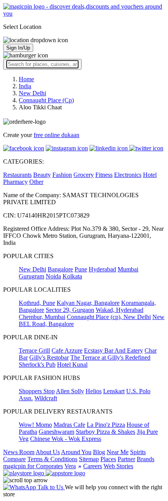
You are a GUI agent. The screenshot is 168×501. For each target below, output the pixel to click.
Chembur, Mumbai (42, 317)
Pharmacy (15, 181)
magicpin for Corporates (33, 466)
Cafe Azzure (67, 350)
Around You (76, 452)
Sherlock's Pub (37, 364)
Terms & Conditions (52, 459)
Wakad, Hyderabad (119, 310)
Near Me (118, 452)
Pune (81, 269)
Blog (99, 452)
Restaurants (17, 174)
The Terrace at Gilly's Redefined (110, 357)
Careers (92, 466)
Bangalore (60, 269)
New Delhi (32, 269)
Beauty (42, 174)
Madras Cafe (69, 424)
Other (36, 181)
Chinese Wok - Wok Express (65, 438)
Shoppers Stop (37, 391)
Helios (94, 391)
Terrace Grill (34, 350)
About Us (48, 452)
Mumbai (128, 269)
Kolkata (72, 276)
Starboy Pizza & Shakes (105, 431)
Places (108, 459)
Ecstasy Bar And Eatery (113, 350)
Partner (126, 459)
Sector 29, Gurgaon (70, 310)
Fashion (62, 174)
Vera (70, 466)
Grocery (83, 174)
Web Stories (118, 466)
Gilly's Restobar (49, 357)
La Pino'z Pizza (106, 424)
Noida (53, 276)
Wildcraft (45, 398)
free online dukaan (56, 135)
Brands (145, 459)
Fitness (104, 174)
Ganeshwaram (56, 431)
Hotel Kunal (72, 364)
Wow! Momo (35, 424)
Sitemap (89, 459)
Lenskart (114, 391)
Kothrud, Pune (37, 303)
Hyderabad (102, 269)
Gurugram (31, 276)
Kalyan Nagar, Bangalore (88, 303)
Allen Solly (70, 391)
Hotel (150, 174)
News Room (18, 452)
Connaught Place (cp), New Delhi (109, 317)
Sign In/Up (18, 48)
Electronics (127, 174)
